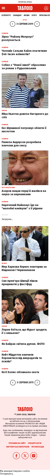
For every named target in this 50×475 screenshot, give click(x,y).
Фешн (26, 15)
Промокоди (37, 447)
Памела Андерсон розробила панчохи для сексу (21, 143)
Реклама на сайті (17, 443)
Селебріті (6, 15)
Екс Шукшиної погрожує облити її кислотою (24, 129)
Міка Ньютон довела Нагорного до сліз (25, 115)
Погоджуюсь (6, 473)
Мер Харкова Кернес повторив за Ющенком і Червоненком (24, 268)
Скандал (17, 15)
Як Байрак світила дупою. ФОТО (23, 344)
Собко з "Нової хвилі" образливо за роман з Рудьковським (24, 66)
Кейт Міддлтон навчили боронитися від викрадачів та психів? (22, 358)
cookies (26, 471)
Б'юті (34, 15)
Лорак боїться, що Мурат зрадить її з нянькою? (24, 331)
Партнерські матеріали (17, 447)
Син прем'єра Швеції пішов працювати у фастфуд (20, 282)
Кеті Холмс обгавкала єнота (20, 372)
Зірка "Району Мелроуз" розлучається (18, 38)
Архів (25, 20)
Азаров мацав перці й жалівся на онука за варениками (24, 192)
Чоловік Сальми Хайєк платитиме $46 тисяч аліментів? (24, 52)
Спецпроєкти (34, 443)
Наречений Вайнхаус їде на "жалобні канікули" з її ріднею (22, 206)
